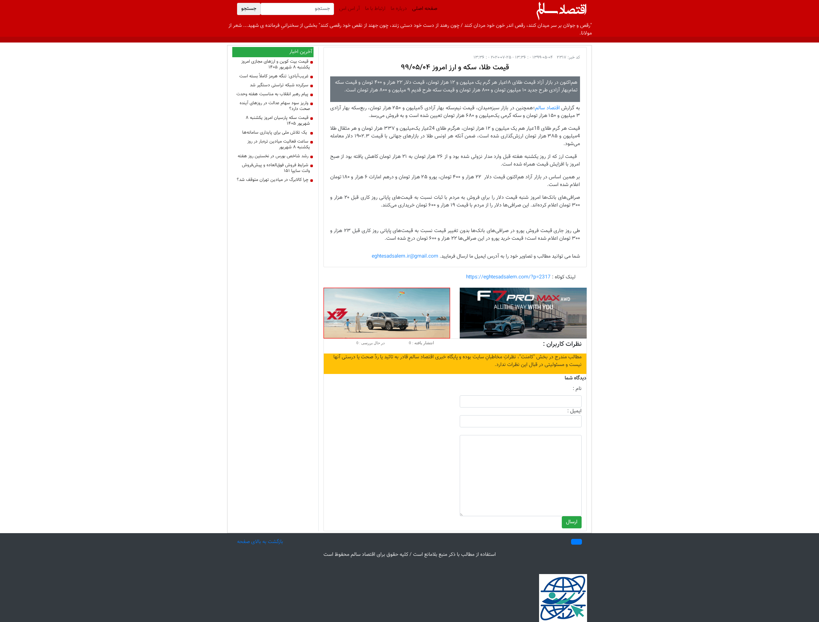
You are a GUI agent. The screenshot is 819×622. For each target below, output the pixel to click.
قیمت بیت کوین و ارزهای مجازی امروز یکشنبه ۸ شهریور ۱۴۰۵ (275, 64)
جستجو (248, 9)
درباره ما (399, 9)
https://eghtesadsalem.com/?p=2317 (508, 277)
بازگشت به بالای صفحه (260, 542)
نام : (577, 389)
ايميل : (574, 411)
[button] (576, 542)
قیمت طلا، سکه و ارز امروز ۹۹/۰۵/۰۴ (455, 67)
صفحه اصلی (423, 9)
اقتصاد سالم (547, 108)
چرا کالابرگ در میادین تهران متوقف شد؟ (272, 179)
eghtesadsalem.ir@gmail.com (405, 256)
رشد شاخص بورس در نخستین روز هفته (273, 156)
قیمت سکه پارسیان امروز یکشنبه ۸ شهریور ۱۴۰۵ (278, 120)
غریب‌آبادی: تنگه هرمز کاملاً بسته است (273, 76)
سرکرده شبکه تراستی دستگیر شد (279, 85)
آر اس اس (349, 9)
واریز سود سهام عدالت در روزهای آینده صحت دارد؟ (275, 106)
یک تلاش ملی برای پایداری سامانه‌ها (274, 132)
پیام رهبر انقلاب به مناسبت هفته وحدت (272, 94)
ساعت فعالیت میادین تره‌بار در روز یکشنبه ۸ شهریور (278, 144)
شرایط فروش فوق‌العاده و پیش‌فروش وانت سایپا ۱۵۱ (276, 168)
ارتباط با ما (375, 9)
